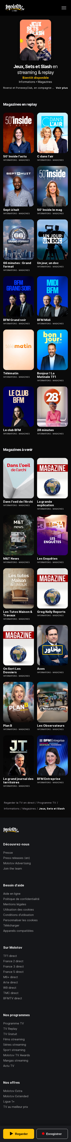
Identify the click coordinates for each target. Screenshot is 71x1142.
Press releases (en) (16, 858)
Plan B (7, 725)
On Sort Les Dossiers (12, 670)
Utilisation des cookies (18, 909)
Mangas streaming (15, 1060)
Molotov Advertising (17, 863)
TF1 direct (10, 956)
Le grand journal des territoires (18, 780)
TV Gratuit (10, 1034)
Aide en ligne (12, 893)
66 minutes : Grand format (17, 264)
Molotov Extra (12, 1091)
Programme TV (13, 1023)
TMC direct (11, 993)
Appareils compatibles (18, 931)
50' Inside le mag (49, 210)
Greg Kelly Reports (51, 612)
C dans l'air (45, 156)
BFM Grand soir (14, 320)
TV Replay (10, 1029)
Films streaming (14, 1039)
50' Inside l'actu (15, 156)
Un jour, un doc (48, 263)
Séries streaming (14, 1044)
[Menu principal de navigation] (64, 7)
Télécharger (11, 925)
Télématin (10, 373)
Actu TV (8, 1066)
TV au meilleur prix (15, 1107)
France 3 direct (13, 966)
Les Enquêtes (47, 558)
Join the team (12, 868)
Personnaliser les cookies (20, 920)
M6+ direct (10, 977)
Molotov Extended (15, 1096)
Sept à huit (11, 210)
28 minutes (45, 430)
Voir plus (62, 87)
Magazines (45, 81)
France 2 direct (13, 961)
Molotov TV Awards (16, 1055)
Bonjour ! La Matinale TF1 (46, 375)
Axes (41, 669)
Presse (8, 852)
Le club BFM (12, 430)
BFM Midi (43, 320)
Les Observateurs (50, 725)
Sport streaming (14, 1050)
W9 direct (9, 987)
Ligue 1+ (9, 1101)
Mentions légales (14, 904)
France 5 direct (13, 972)
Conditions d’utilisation (18, 915)
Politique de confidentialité (21, 899)
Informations (27, 81)
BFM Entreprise (48, 779)
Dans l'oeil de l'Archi (18, 501)
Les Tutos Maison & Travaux (17, 613)
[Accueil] (15, 8)
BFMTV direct (12, 998)
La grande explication (45, 503)
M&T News (11, 558)
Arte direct (10, 982)
